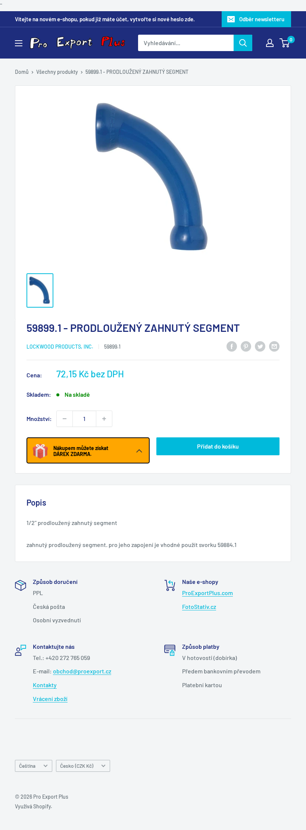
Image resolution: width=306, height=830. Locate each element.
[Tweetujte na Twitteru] (260, 346)
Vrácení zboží (50, 698)
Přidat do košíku (218, 446)
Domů (22, 72)
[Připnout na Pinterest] (246, 346)
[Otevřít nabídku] (18, 43)
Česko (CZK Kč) (76, 766)
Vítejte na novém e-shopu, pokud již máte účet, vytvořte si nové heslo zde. (105, 19)
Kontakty (45, 684)
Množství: (39, 418)
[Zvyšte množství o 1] (104, 419)
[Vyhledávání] (243, 43)
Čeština (27, 766)
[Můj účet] (270, 43)
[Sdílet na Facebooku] (232, 346)
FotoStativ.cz (199, 606)
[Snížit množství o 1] (64, 419)
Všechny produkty (57, 72)
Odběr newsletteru (261, 19)
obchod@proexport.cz (82, 671)
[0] (285, 42)
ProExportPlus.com (207, 592)
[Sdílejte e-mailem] (274, 346)
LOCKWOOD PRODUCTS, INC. (59, 346)
